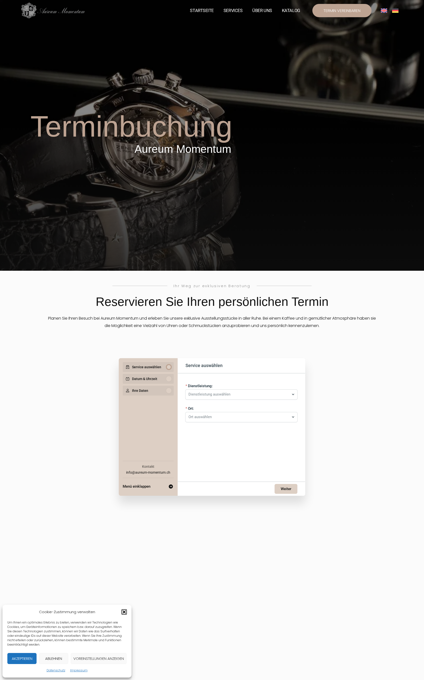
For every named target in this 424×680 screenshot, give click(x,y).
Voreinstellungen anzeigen (98, 658)
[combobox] (239, 394)
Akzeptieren (22, 658)
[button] (124, 611)
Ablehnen (53, 658)
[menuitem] (384, 10)
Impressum (79, 670)
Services (233, 10)
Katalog (291, 10)
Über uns (262, 10)
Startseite (202, 10)
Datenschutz (56, 670)
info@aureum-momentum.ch (148, 472)
